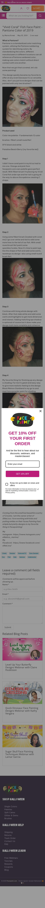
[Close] (41, 411)
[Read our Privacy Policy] (38, 489)
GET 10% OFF (22, 474)
